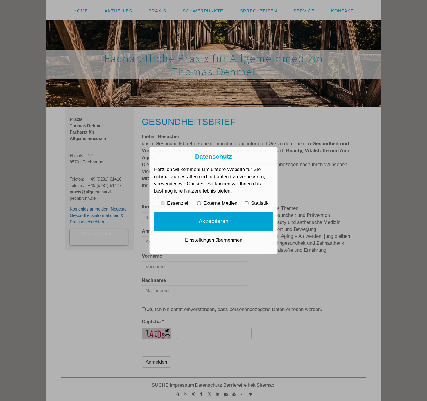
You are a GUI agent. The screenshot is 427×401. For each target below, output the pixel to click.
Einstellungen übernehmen (213, 240)
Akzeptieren (214, 221)
